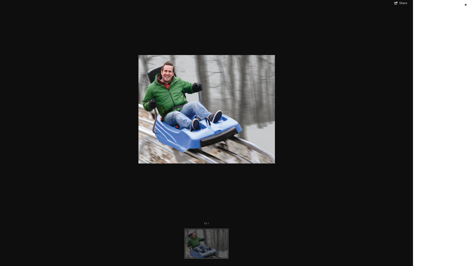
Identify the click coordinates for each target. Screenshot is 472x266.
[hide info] (465, 4)
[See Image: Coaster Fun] (206, 244)
